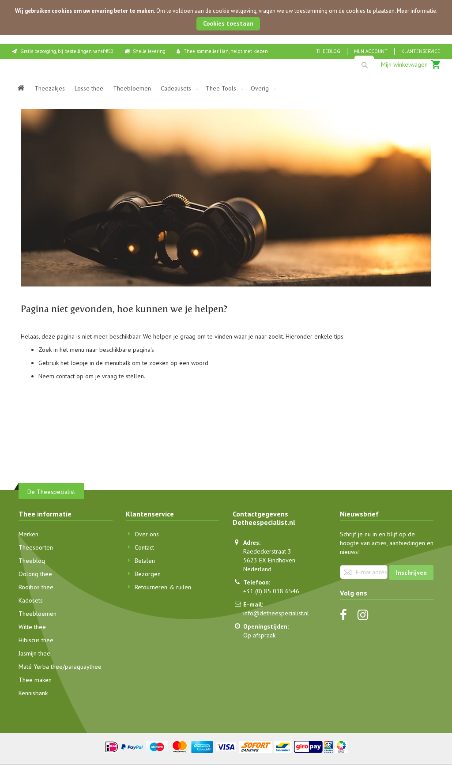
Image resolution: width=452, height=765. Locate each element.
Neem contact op (60, 376)
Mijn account (371, 51)
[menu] (226, 88)
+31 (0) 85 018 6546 (271, 591)
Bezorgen (148, 574)
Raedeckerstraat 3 (267, 551)
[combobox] (364, 65)
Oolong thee (35, 574)
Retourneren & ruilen (163, 587)
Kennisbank (33, 693)
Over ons (147, 534)
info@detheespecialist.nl (276, 613)
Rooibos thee (36, 587)
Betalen (145, 561)
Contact (144, 547)
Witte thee (32, 627)
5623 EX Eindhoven (269, 560)
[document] (226, 17)
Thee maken (35, 680)
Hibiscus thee (36, 640)
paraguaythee (83, 667)
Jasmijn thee (34, 653)
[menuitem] (21, 88)
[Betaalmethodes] (226, 746)
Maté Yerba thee (41, 667)
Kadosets (31, 600)
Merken (28, 534)
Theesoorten (36, 547)
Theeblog (328, 51)
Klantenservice (420, 51)
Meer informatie (416, 11)
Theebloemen (37, 614)
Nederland (257, 569)
